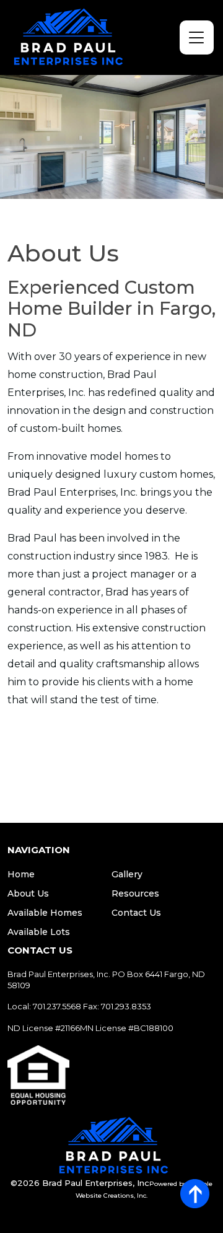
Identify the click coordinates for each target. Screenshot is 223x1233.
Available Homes (44, 912)
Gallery (127, 874)
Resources (135, 893)
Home (21, 874)
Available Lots (38, 932)
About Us (28, 893)
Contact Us (136, 912)
